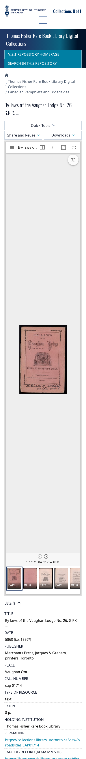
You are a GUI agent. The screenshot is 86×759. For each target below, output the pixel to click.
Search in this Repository (32, 63)
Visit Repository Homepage (33, 54)
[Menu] (43, 20)
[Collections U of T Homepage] (6, 75)
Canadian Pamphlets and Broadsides (38, 92)
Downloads (60, 135)
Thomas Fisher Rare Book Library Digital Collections (41, 84)
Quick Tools (40, 125)
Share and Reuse (21, 135)
